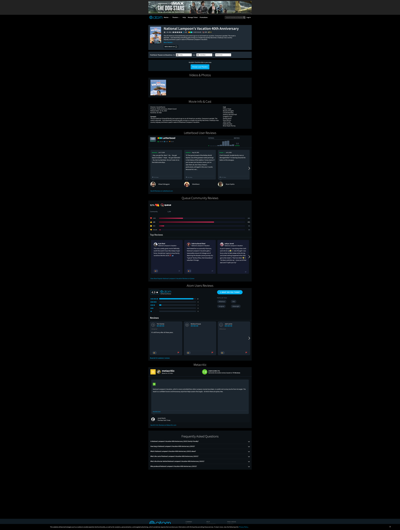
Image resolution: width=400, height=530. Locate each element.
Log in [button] (249, 17)
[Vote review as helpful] (154, 352)
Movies (166, 17)
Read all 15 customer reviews (160, 358)
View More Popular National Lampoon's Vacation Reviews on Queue (172, 278)
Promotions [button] (204, 17)
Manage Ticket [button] (193, 17)
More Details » (168, 42)
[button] (184, 54)
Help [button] (184, 17)
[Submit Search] (244, 17)
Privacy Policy (243, 527)
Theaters (175, 17)
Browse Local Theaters (200, 67)
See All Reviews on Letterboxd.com (161, 191)
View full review (157, 411)
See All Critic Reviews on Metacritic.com (163, 425)
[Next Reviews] (249, 168)
